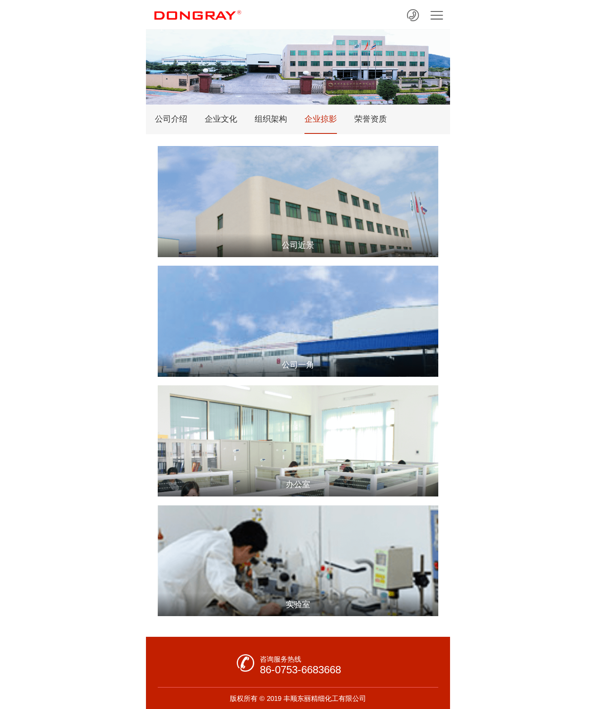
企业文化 (221, 118)
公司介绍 (171, 118)
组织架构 (271, 118)
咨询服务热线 (280, 659)
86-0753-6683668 (300, 669)
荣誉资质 (370, 118)
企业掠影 (320, 118)
